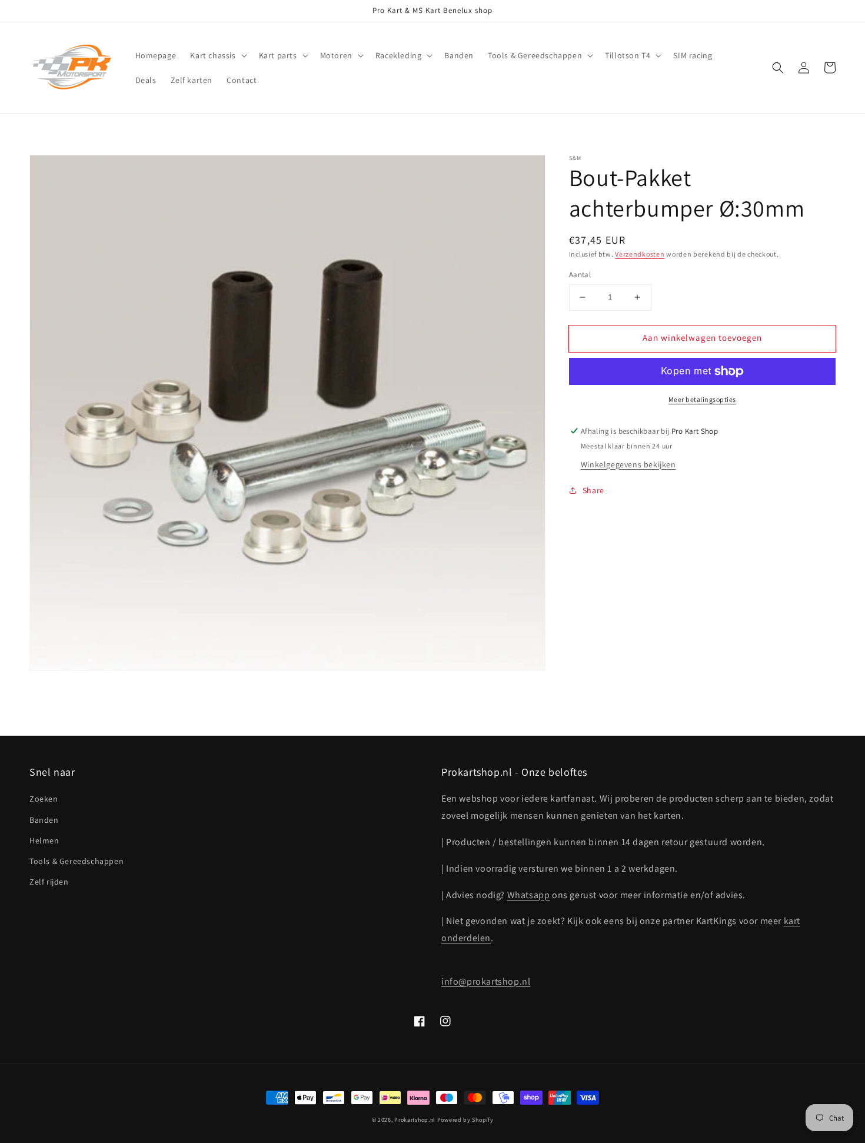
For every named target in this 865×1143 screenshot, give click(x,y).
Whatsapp (528, 895)
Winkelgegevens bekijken (628, 464)
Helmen (44, 840)
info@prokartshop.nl (485, 981)
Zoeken (43, 798)
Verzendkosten (639, 254)
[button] (217, 55)
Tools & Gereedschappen (76, 861)
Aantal (580, 275)
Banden (44, 820)
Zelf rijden (49, 881)
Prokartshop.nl (414, 1120)
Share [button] (593, 490)
